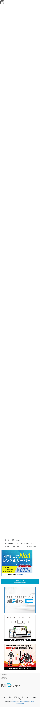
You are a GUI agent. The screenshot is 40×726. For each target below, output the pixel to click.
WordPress (13, 701)
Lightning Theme (23, 701)
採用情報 (4, 678)
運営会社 (4, 674)
